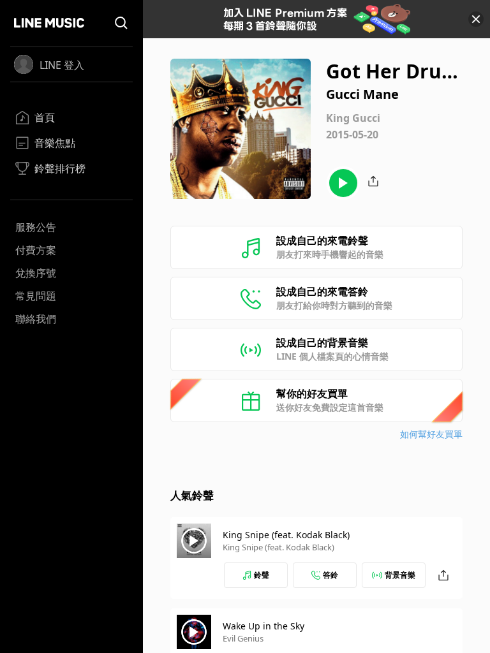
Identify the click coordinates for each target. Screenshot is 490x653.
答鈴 (330, 574)
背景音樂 (400, 574)
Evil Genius (243, 638)
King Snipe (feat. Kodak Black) (286, 535)
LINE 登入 (62, 65)
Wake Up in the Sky (263, 626)
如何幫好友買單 (431, 434)
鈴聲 (261, 574)
